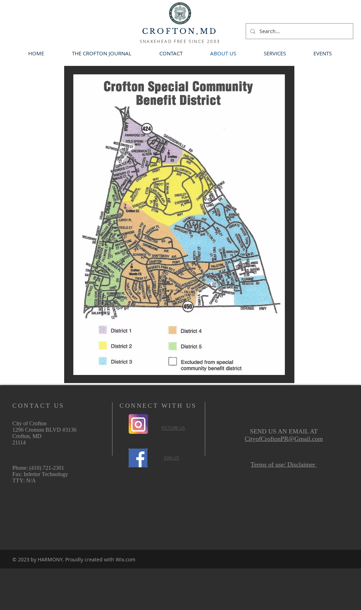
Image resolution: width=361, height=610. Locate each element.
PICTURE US (173, 428)
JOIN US (171, 458)
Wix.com (125, 559)
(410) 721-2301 (46, 468)
